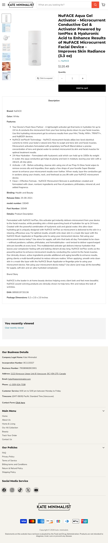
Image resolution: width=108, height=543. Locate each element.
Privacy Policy (8, 456)
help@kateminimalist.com (19, 379)
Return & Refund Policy (12, 468)
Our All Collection (10, 427)
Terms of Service (9, 460)
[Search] (95, 5)
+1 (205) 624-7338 (17, 384)
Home (4, 416)
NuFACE (65, 60)
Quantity (62, 72)
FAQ (4, 452)
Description (54, 100)
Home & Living (8, 424)
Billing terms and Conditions (14, 464)
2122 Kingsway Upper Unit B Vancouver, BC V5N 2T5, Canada (38, 373)
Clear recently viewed (14, 328)
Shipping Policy (9, 472)
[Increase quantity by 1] (82, 78)
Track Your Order (9, 435)
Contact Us (7, 439)
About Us (6, 420)
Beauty (5, 431)
